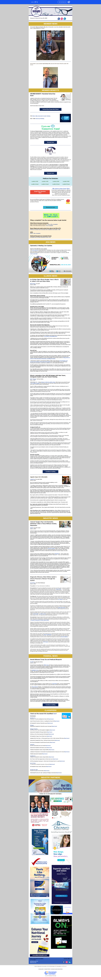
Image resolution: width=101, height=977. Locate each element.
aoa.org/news (35, 250)
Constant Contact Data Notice (57, 969)
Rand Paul (54, 683)
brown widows (64, 636)
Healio (31, 527)
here (54, 713)
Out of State (32, 763)
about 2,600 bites (47, 634)
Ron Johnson (35, 686)
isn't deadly (35, 614)
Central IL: (32, 744)
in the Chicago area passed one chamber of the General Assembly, (49, 361)
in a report (60, 599)
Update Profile (47, 969)
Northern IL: (32, 718)
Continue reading (50, 471)
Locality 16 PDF (56, 181)
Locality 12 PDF (35, 181)
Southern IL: (33, 756)
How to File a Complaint (52, 224)
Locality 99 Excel (66, 184)
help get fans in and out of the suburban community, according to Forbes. (50, 358)
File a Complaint (49, 225)
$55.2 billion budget (35, 383)
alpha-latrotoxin (61, 607)
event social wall (33, 253)
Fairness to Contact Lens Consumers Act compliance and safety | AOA (45, 229)
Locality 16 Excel (55, 184)
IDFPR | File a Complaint (35, 233)
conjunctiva (58, 589)
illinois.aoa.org (33, 962)
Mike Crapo (46, 665)
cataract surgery (51, 548)
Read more (51, 719)
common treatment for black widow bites (40, 620)
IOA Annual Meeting (39, 118)
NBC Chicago (33, 283)
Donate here (50, 142)
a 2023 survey (43, 614)
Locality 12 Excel (34, 184)
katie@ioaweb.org (34, 961)
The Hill (32, 662)
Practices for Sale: (34, 769)
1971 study (45, 642)
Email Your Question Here (40, 192)
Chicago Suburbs (33, 729)
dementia (57, 553)
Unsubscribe (41, 969)
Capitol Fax (32, 479)
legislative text (35, 670)
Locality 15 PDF (45, 181)
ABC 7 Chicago (33, 379)
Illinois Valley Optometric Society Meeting (41, 116)
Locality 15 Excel (45, 184)
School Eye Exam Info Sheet (50, 109)
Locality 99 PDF (66, 181)
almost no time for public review (48, 382)
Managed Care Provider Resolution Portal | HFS (40, 237)
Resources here (50, 207)
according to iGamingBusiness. (50, 336)
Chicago (32, 725)
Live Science (32, 582)
